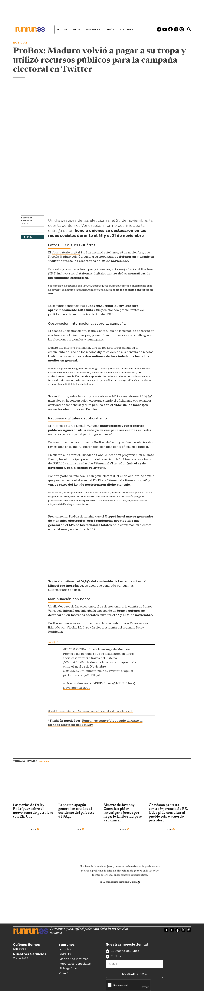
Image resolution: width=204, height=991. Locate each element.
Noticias (20, 42)
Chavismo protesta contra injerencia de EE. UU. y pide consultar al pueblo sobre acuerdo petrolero (168, 812)
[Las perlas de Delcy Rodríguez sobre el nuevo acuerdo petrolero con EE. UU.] (34, 786)
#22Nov (102, 671)
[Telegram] (159, 29)
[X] (39, 229)
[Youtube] (165, 29)
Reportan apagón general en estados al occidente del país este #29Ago (76, 810)
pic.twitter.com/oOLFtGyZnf (83, 675)
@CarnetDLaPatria (76, 662)
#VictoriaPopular (121, 671)
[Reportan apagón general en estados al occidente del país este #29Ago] (79, 786)
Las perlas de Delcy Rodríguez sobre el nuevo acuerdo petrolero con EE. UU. (33, 810)
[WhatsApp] (28, 229)
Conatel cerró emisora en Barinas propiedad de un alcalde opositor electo (90, 711)
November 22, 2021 (76, 687)
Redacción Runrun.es (26, 219)
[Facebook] (170, 29)
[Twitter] (176, 29)
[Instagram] (182, 29)
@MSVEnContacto (83, 671)
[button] (189, 29)
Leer (33, 829)
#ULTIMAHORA (74, 649)
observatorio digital (66, 252)
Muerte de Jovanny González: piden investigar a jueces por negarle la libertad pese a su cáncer (122, 812)
